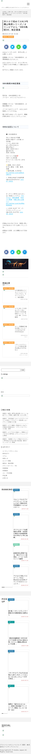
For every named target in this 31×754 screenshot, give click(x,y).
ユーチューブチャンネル (10, 451)
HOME (4, 11)
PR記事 (5, 475)
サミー (26, 336)
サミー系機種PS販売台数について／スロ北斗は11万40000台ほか (21, 329)
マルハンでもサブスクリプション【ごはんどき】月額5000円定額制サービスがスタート (20, 503)
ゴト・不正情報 (7, 473)
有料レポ (5, 458)
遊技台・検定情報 (8, 36)
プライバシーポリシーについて (11, 745)
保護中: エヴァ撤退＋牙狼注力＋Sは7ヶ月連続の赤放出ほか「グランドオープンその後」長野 (15, 427)
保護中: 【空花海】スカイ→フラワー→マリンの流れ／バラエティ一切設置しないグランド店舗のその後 (15, 420)
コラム (5, 456)
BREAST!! (6, 453)
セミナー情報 (7, 461)
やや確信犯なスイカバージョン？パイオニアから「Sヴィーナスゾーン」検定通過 (21, 293)
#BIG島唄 (15, 198)
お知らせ (5, 478)
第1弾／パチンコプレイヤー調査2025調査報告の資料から (18, 613)
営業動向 (5, 470)
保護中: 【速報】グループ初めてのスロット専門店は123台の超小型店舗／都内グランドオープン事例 (15, 440)
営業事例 (5, 468)
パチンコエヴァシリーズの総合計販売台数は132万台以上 (21, 347)
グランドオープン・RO (10, 465)
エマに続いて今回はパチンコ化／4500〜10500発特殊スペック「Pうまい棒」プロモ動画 (21, 313)
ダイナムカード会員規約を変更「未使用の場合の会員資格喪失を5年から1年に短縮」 (21, 533)
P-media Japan (18, 750)
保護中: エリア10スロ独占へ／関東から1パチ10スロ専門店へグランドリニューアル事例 (15, 433)
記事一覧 (10, 11)
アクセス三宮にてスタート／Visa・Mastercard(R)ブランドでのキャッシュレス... (20, 579)
